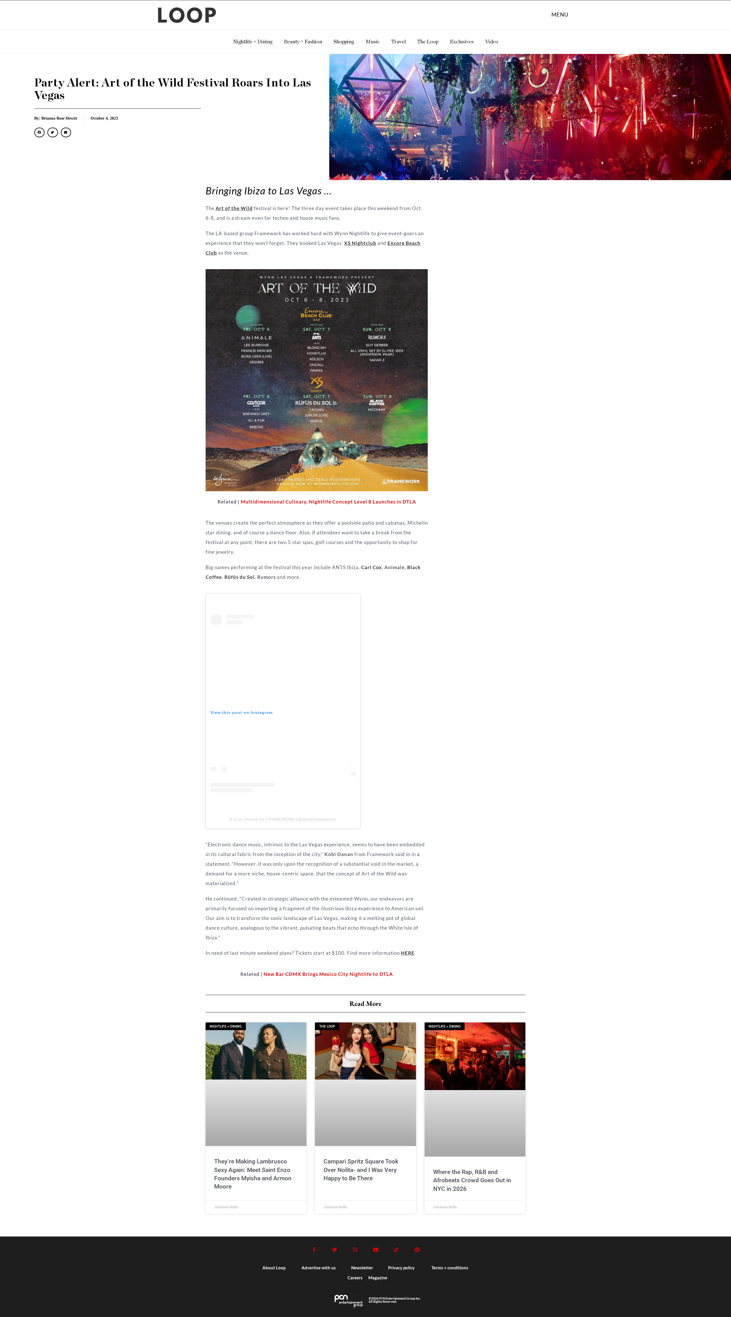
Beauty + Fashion (303, 42)
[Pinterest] (417, 1249)
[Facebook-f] (314, 1249)
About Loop (274, 1267)
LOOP (187, 17)
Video (491, 42)
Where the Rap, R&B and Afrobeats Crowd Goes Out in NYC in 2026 (472, 1180)
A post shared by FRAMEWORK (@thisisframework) (283, 819)
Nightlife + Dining (252, 42)
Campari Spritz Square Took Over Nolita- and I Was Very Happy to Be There (361, 1170)
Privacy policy (401, 1267)
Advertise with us (319, 1267)
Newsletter (362, 1267)
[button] (39, 132)
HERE (408, 953)
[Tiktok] (396, 1249)
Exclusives (462, 42)
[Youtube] (376, 1249)
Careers (355, 1277)
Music (373, 42)
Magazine (377, 1277)
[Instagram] (355, 1249)
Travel (398, 42)
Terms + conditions (449, 1267)
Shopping (344, 42)
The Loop (427, 42)
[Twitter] (334, 1249)
